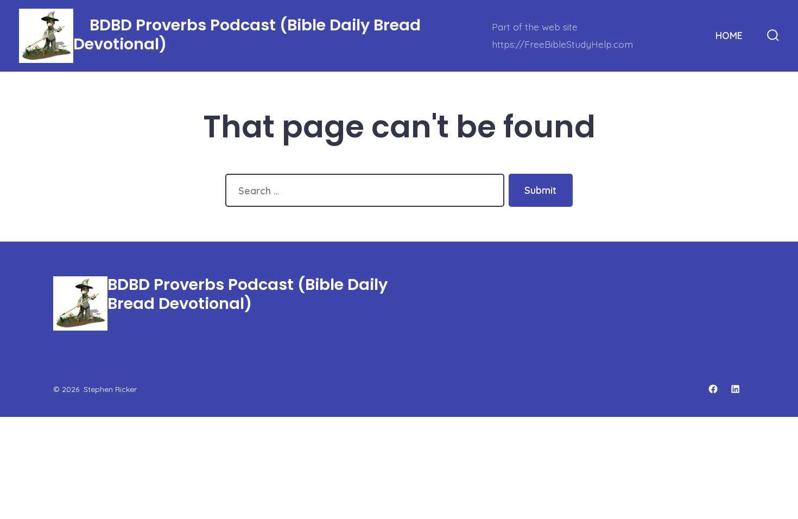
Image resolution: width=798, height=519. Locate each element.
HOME (729, 35)
